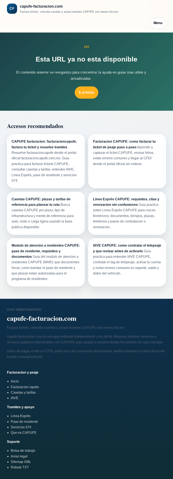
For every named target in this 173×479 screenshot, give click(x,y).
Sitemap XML (21, 462)
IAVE (14, 398)
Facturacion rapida (25, 387)
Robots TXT (20, 467)
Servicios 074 (21, 427)
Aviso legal (19, 456)
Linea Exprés (21, 416)
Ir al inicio (86, 92)
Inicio (15, 381)
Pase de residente (24, 421)
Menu (158, 23)
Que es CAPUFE (23, 432)
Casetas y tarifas (23, 392)
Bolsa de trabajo (23, 450)
